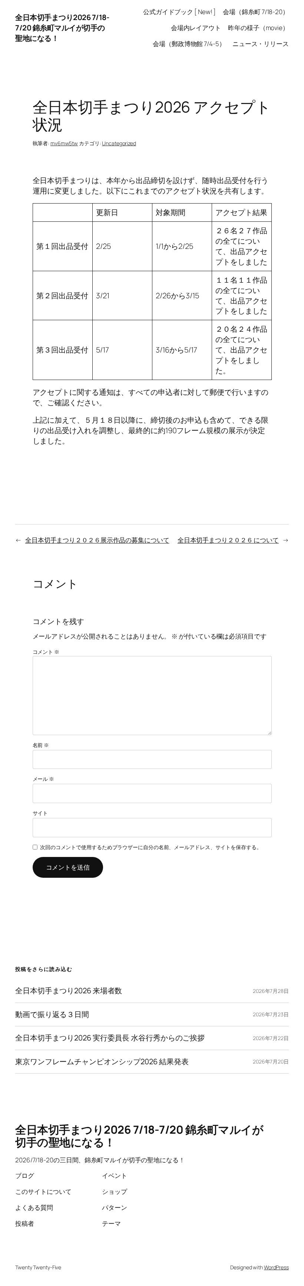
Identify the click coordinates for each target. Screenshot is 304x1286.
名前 (41, 744)
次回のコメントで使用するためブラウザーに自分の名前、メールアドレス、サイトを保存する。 (151, 847)
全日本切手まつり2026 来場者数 (68, 991)
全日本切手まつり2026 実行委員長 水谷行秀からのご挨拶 (110, 1038)
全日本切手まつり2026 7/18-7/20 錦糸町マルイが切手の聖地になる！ (62, 27)
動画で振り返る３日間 (52, 1014)
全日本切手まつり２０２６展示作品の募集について (97, 540)
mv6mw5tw (64, 143)
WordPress (276, 1267)
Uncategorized (119, 143)
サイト (40, 812)
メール (43, 778)
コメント (46, 651)
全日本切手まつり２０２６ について (228, 540)
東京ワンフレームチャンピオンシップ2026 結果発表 (101, 1062)
